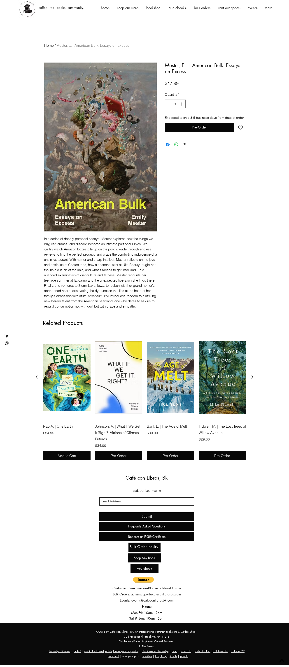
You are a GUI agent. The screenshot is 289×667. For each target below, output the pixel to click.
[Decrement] (168, 104)
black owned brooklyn (155, 651)
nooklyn (147, 656)
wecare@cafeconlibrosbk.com (159, 588)
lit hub (173, 656)
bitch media (220, 651)
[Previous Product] (36, 377)
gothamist (113, 656)
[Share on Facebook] (167, 144)
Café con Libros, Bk (147, 478)
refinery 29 (238, 651)
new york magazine (126, 651)
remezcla (186, 651)
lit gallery (161, 656)
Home (49, 45)
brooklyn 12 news (59, 651)
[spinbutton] (175, 104)
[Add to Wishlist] (240, 127)
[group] (144, 397)
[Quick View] (67, 377)
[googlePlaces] (7, 336)
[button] (143, 580)
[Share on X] (185, 144)
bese (174, 651)
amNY (77, 651)
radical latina (202, 651)
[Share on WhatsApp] (176, 144)
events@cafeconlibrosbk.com (152, 600)
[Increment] (182, 104)
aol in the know (93, 651)
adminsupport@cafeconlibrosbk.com (156, 594)
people (184, 656)
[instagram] (7, 343)
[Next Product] (252, 377)
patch (108, 651)
